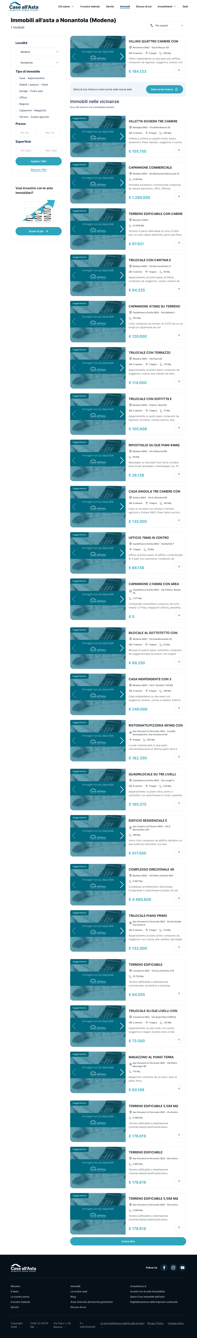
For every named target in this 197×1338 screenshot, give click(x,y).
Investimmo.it (138, 1286)
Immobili (75, 1286)
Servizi (15, 1307)
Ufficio (23, 97)
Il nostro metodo (20, 1301)
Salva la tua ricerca (162, 89)
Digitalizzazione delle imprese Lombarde (154, 1301)
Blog (73, 1296)
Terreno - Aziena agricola (34, 116)
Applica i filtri (38, 161)
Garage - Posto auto (31, 91)
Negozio (24, 103)
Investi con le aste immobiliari (147, 1291)
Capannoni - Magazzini (32, 110)
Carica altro (128, 1241)
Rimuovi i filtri (39, 169)
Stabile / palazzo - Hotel (33, 84)
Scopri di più (36, 231)
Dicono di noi (78, 1307)
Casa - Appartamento (32, 78)
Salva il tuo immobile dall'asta (147, 1296)
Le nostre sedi (78, 1291)
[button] (122, 56)
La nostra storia (20, 1296)
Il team (14, 1291)
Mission (15, 1286)
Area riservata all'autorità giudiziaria (91, 1301)
